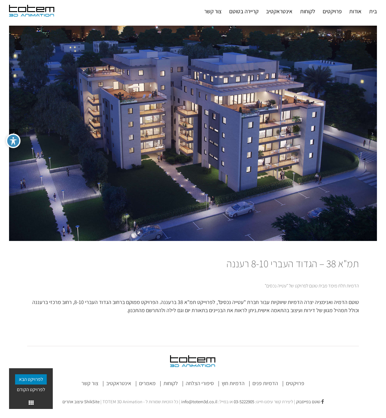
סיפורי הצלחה (200, 383)
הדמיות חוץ (233, 383)
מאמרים (147, 383)
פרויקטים (295, 383)
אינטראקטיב (118, 383)
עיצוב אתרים (81, 401)
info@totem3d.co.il (199, 401)
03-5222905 (244, 401)
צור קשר (89, 383)
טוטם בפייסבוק (308, 401)
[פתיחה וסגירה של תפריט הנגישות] (13, 141)
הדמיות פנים (265, 383)
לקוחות (170, 383)
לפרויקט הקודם (31, 389)
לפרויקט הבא (31, 379)
